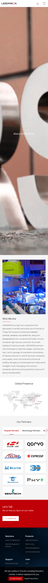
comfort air (26, 349)
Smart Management (32, 562)
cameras (13, 349)
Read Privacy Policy (31, 578)
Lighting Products (31, 554)
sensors (34, 346)
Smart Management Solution (12, 559)
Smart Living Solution (12, 554)
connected (6, 353)
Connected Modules (32, 566)
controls (5, 349)
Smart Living (29, 558)
